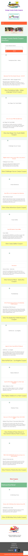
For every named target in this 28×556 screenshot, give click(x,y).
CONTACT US (14, 545)
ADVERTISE (14, 544)
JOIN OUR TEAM (14, 547)
